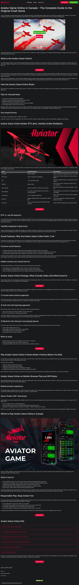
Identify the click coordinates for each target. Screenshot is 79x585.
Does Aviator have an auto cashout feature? (16, 542)
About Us (2, 571)
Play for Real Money (39, 32)
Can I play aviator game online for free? (14, 532)
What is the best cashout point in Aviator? (15, 537)
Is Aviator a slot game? (9, 552)
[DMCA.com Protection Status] (39, 580)
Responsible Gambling (5, 573)
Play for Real (74, 2)
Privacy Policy (3, 575)
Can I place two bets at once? (11, 547)
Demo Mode (64, 2)
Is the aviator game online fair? (11, 527)
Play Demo (39, 36)
